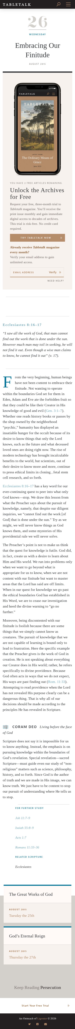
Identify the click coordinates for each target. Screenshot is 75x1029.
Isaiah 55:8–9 (24, 828)
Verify (53, 272)
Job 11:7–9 (22, 818)
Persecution (50, 987)
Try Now (36, 237)
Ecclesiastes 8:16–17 (22, 325)
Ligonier (42, 1018)
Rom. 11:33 (56, 682)
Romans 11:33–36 (27, 847)
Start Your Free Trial (35, 1005)
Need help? (56, 280)
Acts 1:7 (20, 837)
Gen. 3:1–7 (54, 411)
